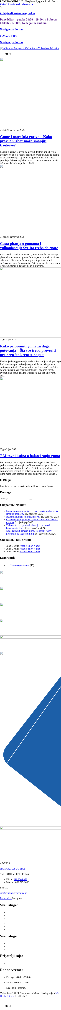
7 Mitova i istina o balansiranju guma (30, 456)
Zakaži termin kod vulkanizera (16, 4)
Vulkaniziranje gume (16, 923)
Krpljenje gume (14, 921)
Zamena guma (13, 912)
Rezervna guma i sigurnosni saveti (23, 516)
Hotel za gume (13, 926)
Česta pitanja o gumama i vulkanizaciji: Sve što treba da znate (29, 246)
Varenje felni (12, 946)
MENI (8, 53)
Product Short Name (30, 545)
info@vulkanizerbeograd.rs (13, 893)
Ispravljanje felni (14, 943)
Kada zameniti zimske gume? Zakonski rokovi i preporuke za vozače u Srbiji (29, 532)
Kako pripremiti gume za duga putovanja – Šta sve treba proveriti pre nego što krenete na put (28, 350)
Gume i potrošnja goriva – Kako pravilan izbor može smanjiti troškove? (26, 141)
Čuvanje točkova (14, 929)
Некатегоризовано (19, 565)
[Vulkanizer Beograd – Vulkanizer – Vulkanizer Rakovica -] (29, 48)
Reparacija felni (14, 949)
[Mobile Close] (2, 1000)
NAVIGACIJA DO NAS (12, 868)
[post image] (30, 93)
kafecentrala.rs (13, 963)
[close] (1, 7)
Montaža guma (13, 915)
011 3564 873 (20, 879)
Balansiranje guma (15, 918)
